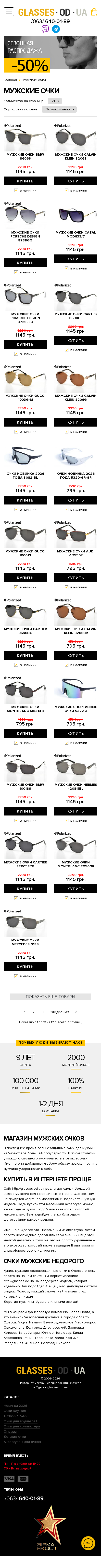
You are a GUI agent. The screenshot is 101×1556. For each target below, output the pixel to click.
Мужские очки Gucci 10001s (25, 553)
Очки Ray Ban (15, 1411)
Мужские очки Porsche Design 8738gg (25, 236)
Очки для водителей (21, 1421)
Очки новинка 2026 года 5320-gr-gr (76, 476)
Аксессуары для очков (22, 1442)
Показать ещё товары (50, 996)
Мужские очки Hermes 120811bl (76, 787)
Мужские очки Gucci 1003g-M (25, 398)
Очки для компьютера (22, 1426)
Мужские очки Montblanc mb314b (25, 709)
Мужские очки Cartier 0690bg (25, 631)
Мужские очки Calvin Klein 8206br (76, 631)
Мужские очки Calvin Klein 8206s (76, 157)
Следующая (59, 1012)
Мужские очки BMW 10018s (25, 787)
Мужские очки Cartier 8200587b (25, 864)
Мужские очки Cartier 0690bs (75, 316)
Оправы (10, 1431)
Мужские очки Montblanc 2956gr (76, 864)
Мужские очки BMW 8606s (25, 157)
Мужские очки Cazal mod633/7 (76, 234)
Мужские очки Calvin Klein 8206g (76, 398)
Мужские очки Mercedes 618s (25, 942)
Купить (25, 181)
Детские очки (15, 1437)
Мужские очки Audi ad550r (75, 553)
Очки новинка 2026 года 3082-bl (25, 476)
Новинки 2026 (15, 1406)
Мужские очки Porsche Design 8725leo (25, 318)
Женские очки (15, 1416)
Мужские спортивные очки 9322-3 (76, 709)
